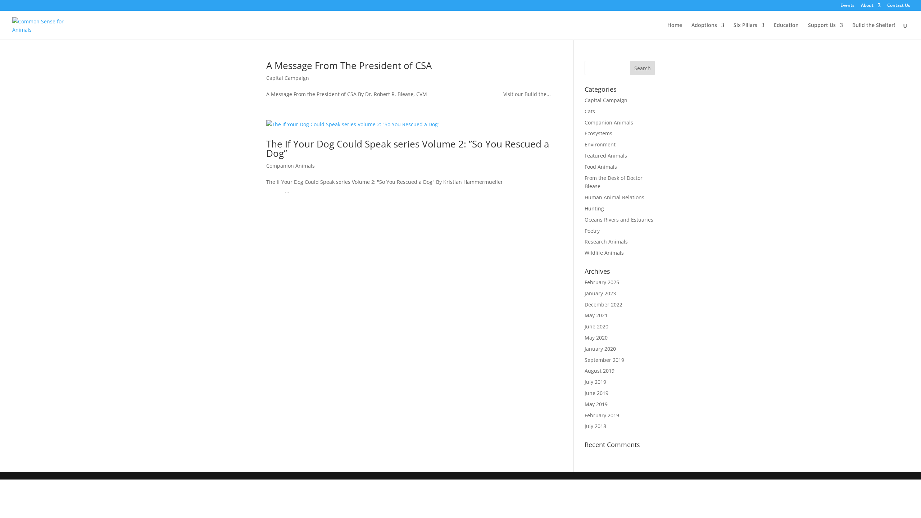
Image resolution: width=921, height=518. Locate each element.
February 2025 (602, 282)
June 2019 (596, 393)
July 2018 (595, 426)
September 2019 (604, 359)
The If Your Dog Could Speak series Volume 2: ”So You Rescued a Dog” (407, 148)
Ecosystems (598, 133)
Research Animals (606, 241)
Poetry (592, 230)
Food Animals (601, 166)
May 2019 (596, 404)
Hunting (594, 208)
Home (674, 25)
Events (847, 5)
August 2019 (599, 370)
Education (786, 25)
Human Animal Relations (614, 197)
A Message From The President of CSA (349, 65)
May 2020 (596, 337)
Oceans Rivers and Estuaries (619, 219)
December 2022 (603, 304)
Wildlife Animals (604, 252)
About (867, 5)
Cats (590, 111)
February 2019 (602, 415)
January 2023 (600, 293)
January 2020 (600, 348)
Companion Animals (290, 165)
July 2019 (595, 381)
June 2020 (596, 326)
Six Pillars (745, 25)
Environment (600, 144)
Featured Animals (606, 155)
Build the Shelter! (873, 25)
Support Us (822, 25)
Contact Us (898, 5)
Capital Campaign (287, 77)
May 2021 (596, 315)
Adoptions (704, 25)
